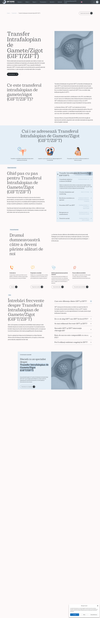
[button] (97, 605)
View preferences (94, 614)
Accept (74, 614)
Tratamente (14, 13)
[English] (81, 2)
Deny (84, 614)
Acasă (8, 13)
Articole (60, 2)
